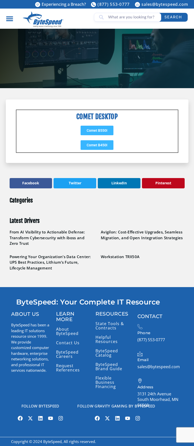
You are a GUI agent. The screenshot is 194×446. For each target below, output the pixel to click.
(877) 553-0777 (114, 4)
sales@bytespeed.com (164, 4)
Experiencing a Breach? (64, 4)
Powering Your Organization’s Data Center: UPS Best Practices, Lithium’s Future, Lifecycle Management (50, 262)
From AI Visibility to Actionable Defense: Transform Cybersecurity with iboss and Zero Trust (47, 237)
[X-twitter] (30, 418)
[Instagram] (61, 418)
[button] (9, 18)
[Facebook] (20, 418)
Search (173, 17)
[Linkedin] (40, 418)
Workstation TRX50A (120, 256)
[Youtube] (50, 418)
